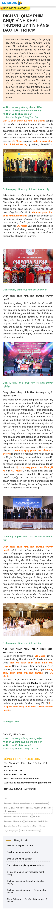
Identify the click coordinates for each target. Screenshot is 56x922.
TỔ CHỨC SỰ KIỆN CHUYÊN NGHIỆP (22, 852)
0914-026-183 (20, 8)
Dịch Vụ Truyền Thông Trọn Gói (22, 117)
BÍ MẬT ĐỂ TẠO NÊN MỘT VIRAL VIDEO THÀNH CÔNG (25, 873)
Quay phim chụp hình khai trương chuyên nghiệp (20, 826)
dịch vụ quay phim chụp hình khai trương (24, 120)
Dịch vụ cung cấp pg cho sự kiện (24, 107)
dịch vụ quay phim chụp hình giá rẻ (36, 821)
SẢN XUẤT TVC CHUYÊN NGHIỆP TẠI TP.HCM (25, 865)
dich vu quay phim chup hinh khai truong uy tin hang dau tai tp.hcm (26, 803)
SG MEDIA (16, 470)
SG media (42, 826)
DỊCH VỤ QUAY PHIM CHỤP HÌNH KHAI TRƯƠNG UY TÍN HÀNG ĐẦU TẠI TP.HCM (28, 809)
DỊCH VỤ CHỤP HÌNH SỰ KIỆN (19, 859)
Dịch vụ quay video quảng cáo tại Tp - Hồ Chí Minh (26, 891)
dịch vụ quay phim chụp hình (13, 821)
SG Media (17, 141)
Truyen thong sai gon (11, 831)
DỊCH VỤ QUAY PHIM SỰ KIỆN (20, 845)
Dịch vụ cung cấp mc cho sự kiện (24, 110)
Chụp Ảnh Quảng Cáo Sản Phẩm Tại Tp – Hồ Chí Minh (27, 900)
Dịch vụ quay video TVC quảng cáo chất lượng (25, 882)
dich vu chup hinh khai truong (30, 831)
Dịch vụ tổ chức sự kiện (19, 114)
